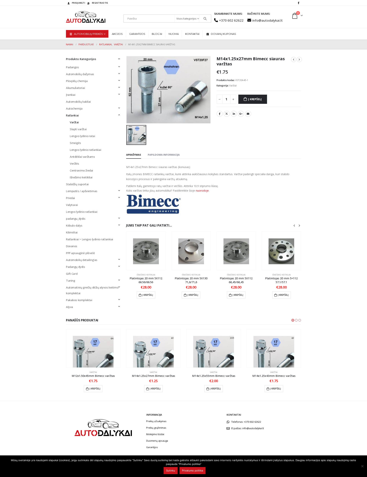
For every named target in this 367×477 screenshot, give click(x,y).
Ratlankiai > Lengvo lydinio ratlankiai (89, 239)
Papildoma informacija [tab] (164, 154)
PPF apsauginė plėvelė (80, 253)
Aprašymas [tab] (133, 154)
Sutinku (170, 470)
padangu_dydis (75, 218)
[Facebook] (298, 2)
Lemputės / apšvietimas (81, 191)
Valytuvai (72, 205)
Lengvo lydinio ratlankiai (85, 150)
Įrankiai (71, 95)
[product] (145, 251)
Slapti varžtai (78, 129)
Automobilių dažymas (80, 74)
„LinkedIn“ (234, 114)
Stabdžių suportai (77, 184)
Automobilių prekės (88, 33)
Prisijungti (78, 2)
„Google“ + (241, 114)
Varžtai (233, 85)
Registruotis (100, 2)
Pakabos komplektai (79, 300)
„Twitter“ (227, 114)
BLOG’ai (157, 33)
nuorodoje (202, 190)
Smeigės (75, 143)
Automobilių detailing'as (81, 260)
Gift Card (71, 273)
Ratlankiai (72, 115)
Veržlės (74, 163)
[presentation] (294, 225)
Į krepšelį (255, 99)
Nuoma (174, 33)
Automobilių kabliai (78, 101)
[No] (362, 466)
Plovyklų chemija (77, 81)
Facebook (220, 114)
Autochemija (74, 108)
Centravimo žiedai (81, 170)
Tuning (70, 280)
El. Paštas (248, 114)
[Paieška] (205, 18)
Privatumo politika (192, 470)
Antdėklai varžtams (82, 156)
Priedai (70, 198)
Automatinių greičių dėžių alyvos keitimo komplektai (92, 290)
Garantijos (137, 33)
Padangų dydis (75, 267)
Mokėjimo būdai (155, 434)
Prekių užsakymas (156, 421)
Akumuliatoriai (75, 88)
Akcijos (117, 33)
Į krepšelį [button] (147, 295)
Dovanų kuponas (223, 33)
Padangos (72, 67)
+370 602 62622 (231, 20)
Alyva (69, 307)
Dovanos (71, 246)
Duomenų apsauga (157, 440)
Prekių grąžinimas (156, 427)
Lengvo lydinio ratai (82, 136)
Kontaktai (192, 33)
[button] (293, 320)
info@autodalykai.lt (267, 20)
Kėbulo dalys (74, 225)
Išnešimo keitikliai (146, 274)
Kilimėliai (72, 232)
